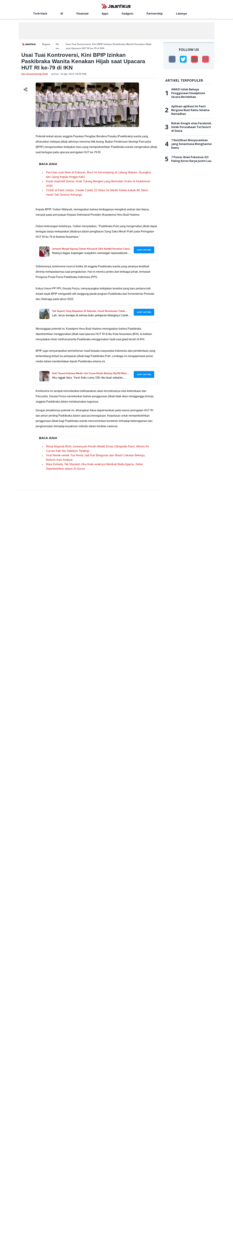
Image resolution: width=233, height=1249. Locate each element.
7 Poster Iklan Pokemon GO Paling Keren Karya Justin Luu (191, 159)
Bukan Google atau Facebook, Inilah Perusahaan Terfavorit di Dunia (191, 127)
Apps (105, 13)
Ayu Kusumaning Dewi (34, 73)
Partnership (155, 13)
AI (61, 13)
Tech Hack (40, 13)
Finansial (82, 13)
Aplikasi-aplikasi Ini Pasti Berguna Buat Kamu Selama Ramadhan (190, 110)
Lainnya (181, 13)
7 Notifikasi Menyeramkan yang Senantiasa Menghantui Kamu (191, 144)
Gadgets (127, 13)
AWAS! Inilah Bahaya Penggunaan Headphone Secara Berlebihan (188, 93)
